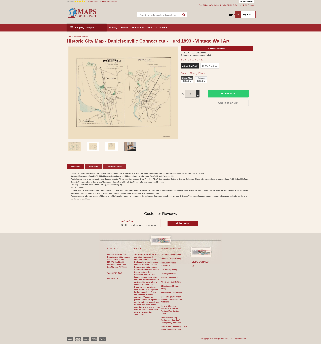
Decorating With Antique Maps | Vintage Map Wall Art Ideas (171, 299)
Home (69, 36)
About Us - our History (171, 282)
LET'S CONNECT (201, 262)
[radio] (190, 65)
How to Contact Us (169, 278)
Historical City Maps (81, 36)
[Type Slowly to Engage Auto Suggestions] (183, 14)
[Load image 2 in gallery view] (93, 146)
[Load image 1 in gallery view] (74, 146)
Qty (182, 93)
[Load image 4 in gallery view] (130, 146)
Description (75, 166)
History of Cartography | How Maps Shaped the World (174, 328)
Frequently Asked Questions (168, 264)
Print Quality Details (115, 166)
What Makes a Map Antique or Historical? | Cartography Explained (171, 320)
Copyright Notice (168, 273)
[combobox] (162, 14)
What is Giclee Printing (171, 259)
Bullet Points (93, 166)
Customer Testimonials (171, 254)
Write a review (182, 223)
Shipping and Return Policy (170, 287)
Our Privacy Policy (169, 269)
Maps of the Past (222, 339)
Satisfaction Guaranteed (171, 293)
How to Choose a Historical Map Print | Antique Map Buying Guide (170, 310)
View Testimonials (246, 1)
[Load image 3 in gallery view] (111, 146)
